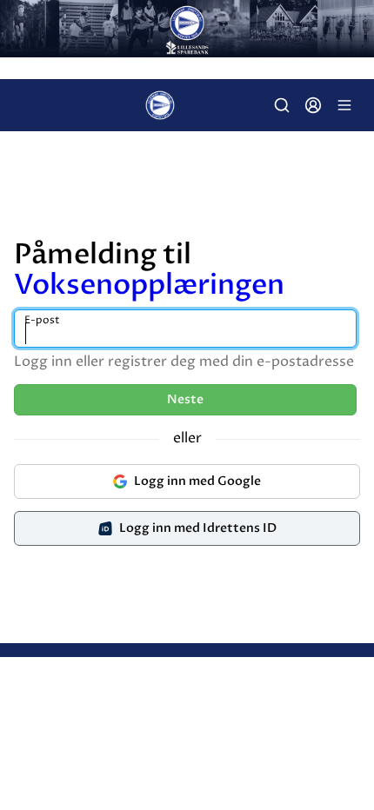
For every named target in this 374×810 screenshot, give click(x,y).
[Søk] (281, 105)
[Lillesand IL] (187, 28)
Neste (185, 399)
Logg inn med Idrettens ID (198, 528)
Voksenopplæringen (149, 285)
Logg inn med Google (197, 481)
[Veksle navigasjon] (344, 105)
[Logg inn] (313, 105)
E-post (42, 320)
